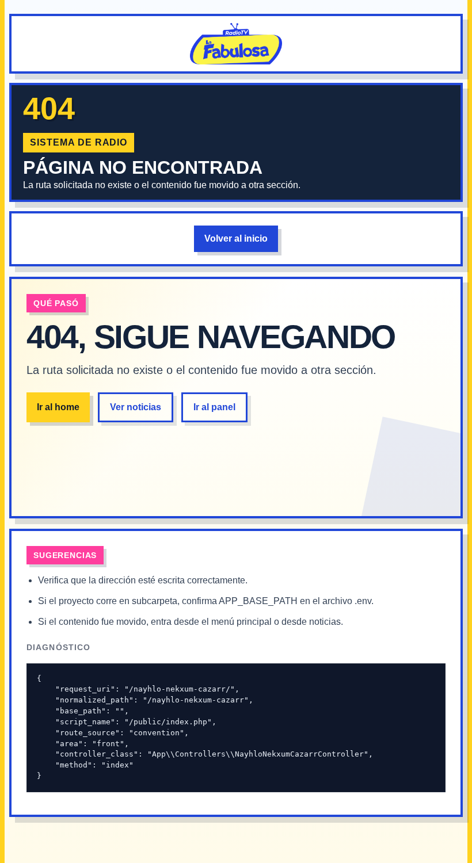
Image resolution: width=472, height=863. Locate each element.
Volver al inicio (236, 238)
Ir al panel (214, 407)
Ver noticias (135, 407)
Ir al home (58, 407)
